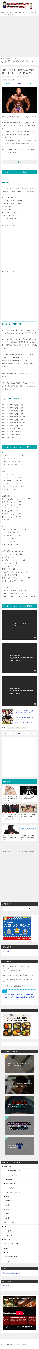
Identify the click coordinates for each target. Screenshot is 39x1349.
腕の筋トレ (8, 1209)
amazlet (24, 717)
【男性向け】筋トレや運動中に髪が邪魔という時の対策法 (20, 1105)
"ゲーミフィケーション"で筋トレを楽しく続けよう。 (28, 815)
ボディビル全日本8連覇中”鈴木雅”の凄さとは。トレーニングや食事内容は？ (20, 1085)
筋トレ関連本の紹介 (11, 1256)
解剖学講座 (8, 1179)
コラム (4, 79)
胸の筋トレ (8, 1196)
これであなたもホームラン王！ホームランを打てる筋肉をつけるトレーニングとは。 (11, 851)
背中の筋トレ (9, 1200)
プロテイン (8, 1231)
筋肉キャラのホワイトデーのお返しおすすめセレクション (10, 837)
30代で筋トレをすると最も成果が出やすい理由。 (28, 797)
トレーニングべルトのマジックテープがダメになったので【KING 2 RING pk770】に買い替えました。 (10, 818)
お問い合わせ (7, 951)
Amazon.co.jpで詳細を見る (24, 722)
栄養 (5, 1226)
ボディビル (11, 79)
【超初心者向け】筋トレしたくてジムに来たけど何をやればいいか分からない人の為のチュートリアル (20, 1126)
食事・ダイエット (9, 1222)
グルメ (7, 1252)
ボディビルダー (20, 728)
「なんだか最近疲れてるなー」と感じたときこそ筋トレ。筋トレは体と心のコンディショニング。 (29, 851)
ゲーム (7, 1261)
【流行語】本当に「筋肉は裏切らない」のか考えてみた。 (28, 837)
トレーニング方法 (9, 1188)
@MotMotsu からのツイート (11, 1273)
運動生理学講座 (10, 1183)
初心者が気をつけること (12, 1170)
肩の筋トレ (8, 1205)
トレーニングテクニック (12, 1192)
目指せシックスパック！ (11, 1244)
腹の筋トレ (8, 1218)
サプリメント (9, 1235)
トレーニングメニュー (12, 1175)
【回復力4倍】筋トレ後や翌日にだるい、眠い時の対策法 (20, 1146)
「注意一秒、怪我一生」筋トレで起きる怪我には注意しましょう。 (10, 798)
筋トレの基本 (8, 1166)
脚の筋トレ (8, 1213)
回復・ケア (7, 1239)
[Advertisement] (19, 36)
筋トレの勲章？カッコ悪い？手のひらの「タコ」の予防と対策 (20, 1064)
